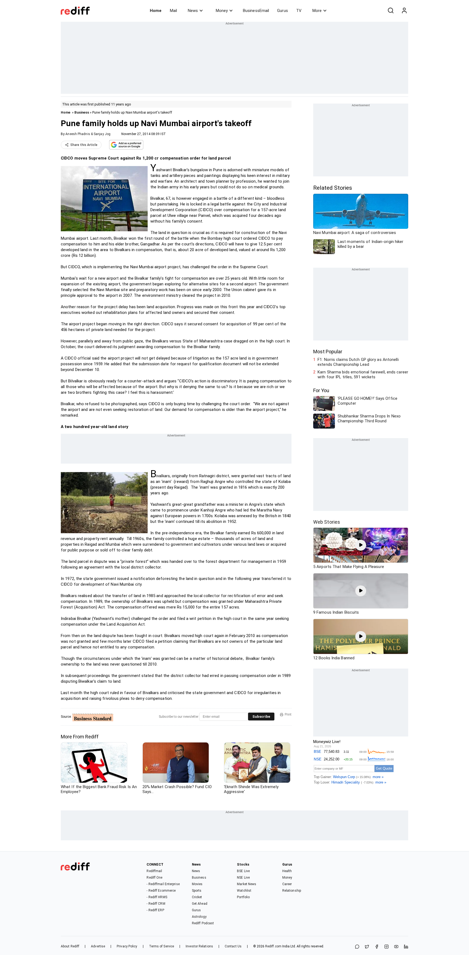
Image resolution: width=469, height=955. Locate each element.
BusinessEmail (256, 10)
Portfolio (243, 897)
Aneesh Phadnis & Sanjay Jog (87, 134)
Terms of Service (161, 946)
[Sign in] (404, 10)
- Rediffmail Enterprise (163, 884)
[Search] (390, 10)
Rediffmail (154, 871)
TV (299, 10)
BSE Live (243, 871)
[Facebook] (377, 947)
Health (287, 871)
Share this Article (83, 145)
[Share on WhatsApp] (357, 947)
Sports (197, 890)
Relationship (291, 890)
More (317, 10)
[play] (360, 545)
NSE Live (243, 877)
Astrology (199, 917)
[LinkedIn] (406, 947)
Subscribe (261, 716)
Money (222, 10)
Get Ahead (199, 904)
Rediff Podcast (203, 923)
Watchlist (244, 890)
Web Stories (326, 522)
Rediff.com (273, 946)
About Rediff (70, 946)
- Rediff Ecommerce (161, 890)
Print (288, 714)
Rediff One (154, 877)
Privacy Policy (127, 946)
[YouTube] (396, 947)
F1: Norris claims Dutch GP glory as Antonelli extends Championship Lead (358, 362)
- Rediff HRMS (157, 897)
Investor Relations (199, 946)
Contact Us (233, 946)
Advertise (98, 946)
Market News (246, 884)
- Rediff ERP (155, 910)
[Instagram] (386, 947)
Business (81, 112)
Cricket (197, 897)
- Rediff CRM (156, 904)
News (193, 10)
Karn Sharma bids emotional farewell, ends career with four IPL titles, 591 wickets (363, 374)
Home (155, 10)
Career (287, 884)
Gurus (282, 10)
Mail (173, 10)
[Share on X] (367, 947)
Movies (197, 884)
